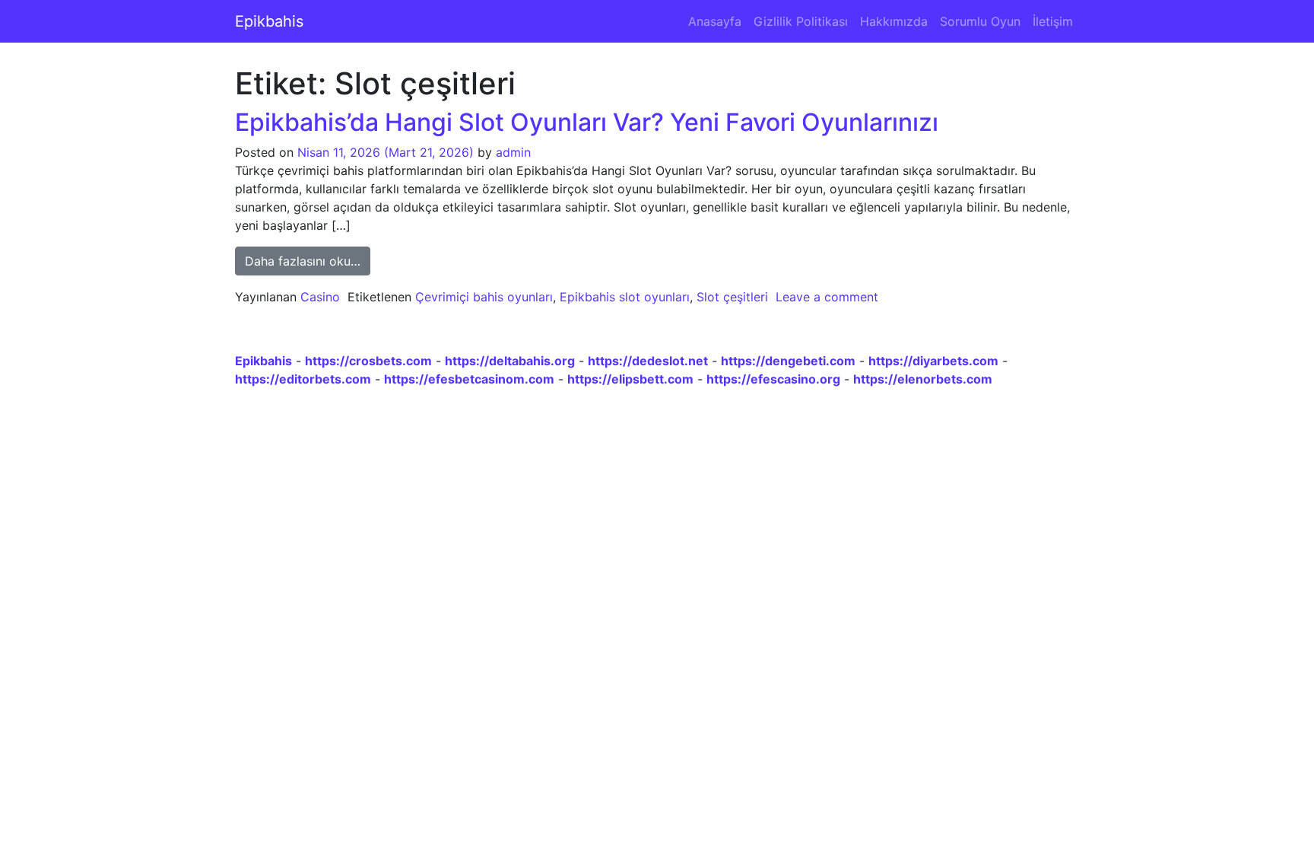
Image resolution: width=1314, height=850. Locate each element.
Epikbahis (269, 21)
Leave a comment (827, 296)
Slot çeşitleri (732, 296)
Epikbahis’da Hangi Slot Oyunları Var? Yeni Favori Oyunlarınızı (586, 122)
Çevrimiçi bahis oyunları (484, 296)
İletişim (1053, 21)
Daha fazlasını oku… (307, 261)
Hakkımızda (894, 21)
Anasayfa (714, 21)
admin (513, 152)
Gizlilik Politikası (801, 21)
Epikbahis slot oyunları (625, 296)
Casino (320, 296)
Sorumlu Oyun (980, 21)
